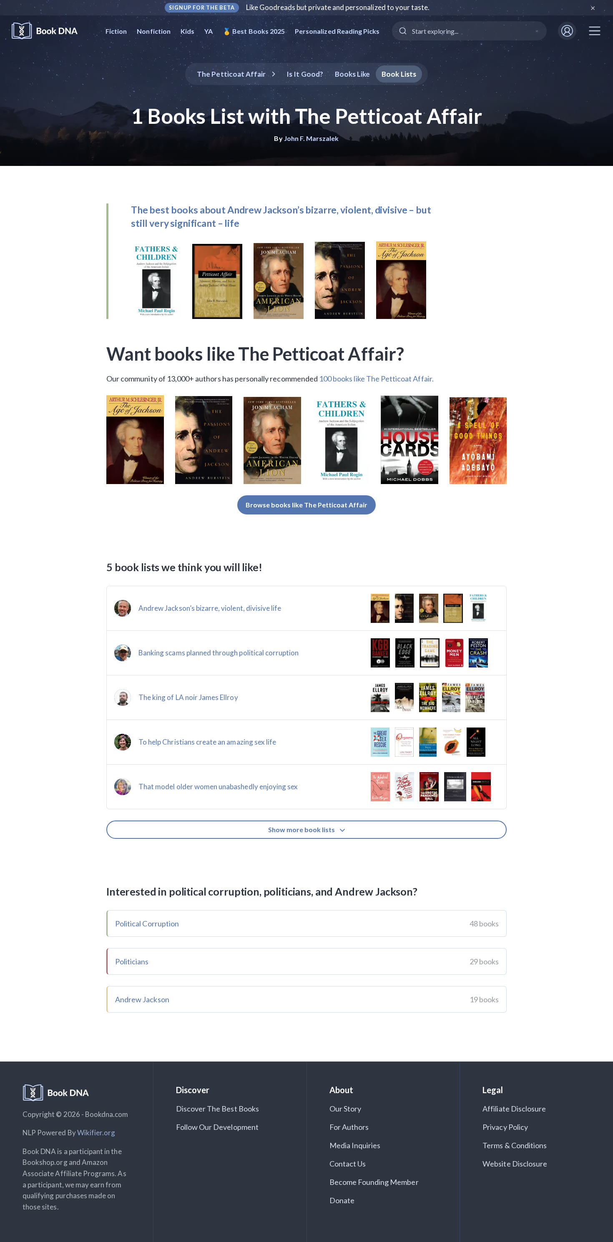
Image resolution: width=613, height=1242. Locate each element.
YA (208, 31)
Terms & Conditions (514, 1145)
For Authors (349, 1127)
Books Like (352, 74)
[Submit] (402, 31)
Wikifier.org (96, 1132)
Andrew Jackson (142, 999)
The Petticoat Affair (231, 74)
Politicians (132, 961)
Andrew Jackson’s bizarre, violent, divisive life (209, 608)
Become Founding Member (374, 1182)
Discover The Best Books (217, 1108)
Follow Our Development (217, 1127)
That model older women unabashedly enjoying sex (218, 786)
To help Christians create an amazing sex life (207, 742)
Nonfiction (154, 31)
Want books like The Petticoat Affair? (255, 353)
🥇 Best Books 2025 (254, 31)
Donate (341, 1200)
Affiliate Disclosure (514, 1108)
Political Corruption (147, 923)
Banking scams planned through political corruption (218, 652)
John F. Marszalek (311, 138)
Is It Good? (304, 74)
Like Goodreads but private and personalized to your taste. (338, 7)
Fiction (116, 31)
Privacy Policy (505, 1127)
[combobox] (469, 30)
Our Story (345, 1108)
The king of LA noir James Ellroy (188, 697)
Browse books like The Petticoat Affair (307, 505)
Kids (187, 31)
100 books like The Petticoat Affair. (376, 378)
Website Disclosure (514, 1163)
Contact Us (347, 1163)
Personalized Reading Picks (337, 31)
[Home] (50, 31)
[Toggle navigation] (595, 31)
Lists (399, 74)
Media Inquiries (355, 1145)
